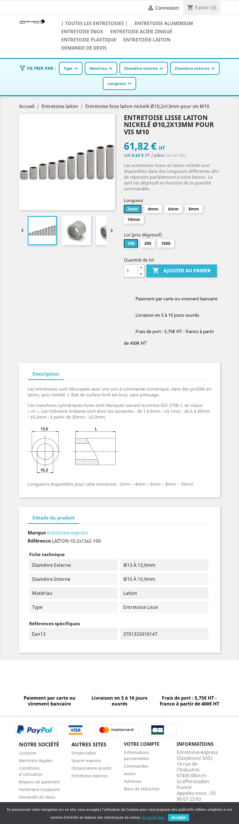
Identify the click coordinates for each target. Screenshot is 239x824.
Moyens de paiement (39, 782)
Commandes (136, 766)
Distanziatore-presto (91, 768)
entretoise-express (67, 532)
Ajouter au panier (181, 270)
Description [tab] (45, 374)
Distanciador (83, 753)
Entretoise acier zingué (141, 31)
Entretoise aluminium (164, 23)
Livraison (27, 753)
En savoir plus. (153, 818)
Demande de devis (84, 48)
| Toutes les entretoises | (94, 23)
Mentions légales (35, 760)
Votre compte (141, 744)
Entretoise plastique (88, 39)
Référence (39, 541)
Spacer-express (86, 760)
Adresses (133, 781)
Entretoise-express (89, 775)
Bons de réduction (142, 789)
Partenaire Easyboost (39, 789)
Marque (37, 533)
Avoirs (130, 773)
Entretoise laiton (147, 39)
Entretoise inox (82, 31)
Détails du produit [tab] (53, 518)
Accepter (178, 818)
